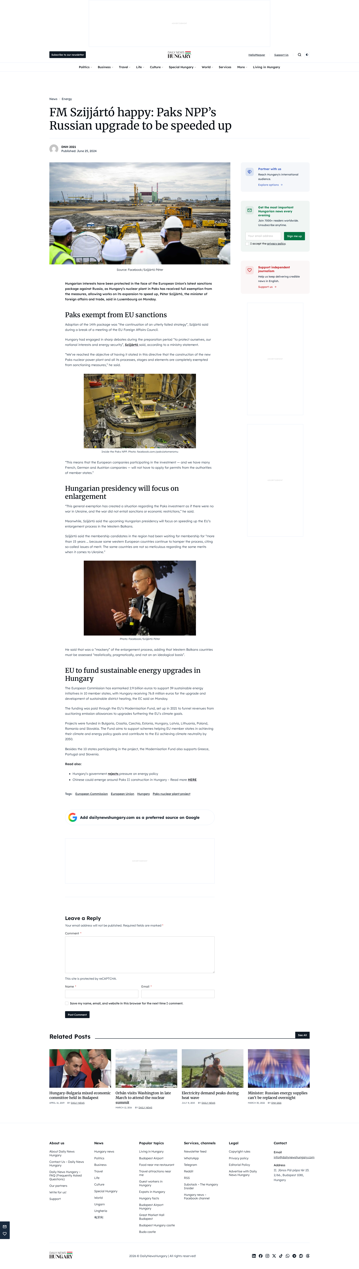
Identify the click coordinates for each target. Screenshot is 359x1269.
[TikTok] (281, 1256)
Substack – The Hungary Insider (201, 1186)
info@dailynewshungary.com (294, 1157)
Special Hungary (181, 67)
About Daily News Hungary (62, 1153)
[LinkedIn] (254, 1256)
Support (55, 1199)
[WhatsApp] (287, 1256)
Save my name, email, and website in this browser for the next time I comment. (126, 1003)
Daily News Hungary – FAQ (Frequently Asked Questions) (65, 1175)
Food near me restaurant (156, 1165)
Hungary (143, 794)
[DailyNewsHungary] (179, 54)
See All (302, 1035)
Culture (155, 67)
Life (139, 67)
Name (70, 986)
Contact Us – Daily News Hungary (66, 1163)
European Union (122, 794)
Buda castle (147, 1232)
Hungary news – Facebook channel (197, 1196)
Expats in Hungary (152, 1192)
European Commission (91, 794)
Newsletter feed (195, 1151)
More (241, 67)
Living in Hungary (266, 67)
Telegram (190, 1165)
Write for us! (57, 1192)
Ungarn (99, 1204)
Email (146, 986)
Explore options (268, 185)
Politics (84, 67)
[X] (274, 1256)
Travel (123, 67)
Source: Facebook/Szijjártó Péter (140, 270)
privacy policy (276, 243)
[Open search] (299, 55)
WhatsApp (191, 1158)
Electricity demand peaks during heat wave (210, 1095)
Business (104, 67)
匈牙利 (98, 1217)
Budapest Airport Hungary (151, 1206)
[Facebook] (261, 1256)
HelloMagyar (256, 55)
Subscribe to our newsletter (67, 54)
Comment (73, 933)
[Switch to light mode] (307, 54)
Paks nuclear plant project (171, 794)
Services (225, 67)
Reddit (188, 1171)
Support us (265, 287)
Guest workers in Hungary (150, 1183)
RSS (187, 1178)
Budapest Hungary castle (157, 1225)
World (206, 67)
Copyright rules (239, 1151)
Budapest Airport (151, 1158)
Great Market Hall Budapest (151, 1216)
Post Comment (77, 1014)
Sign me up (294, 236)
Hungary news (104, 1151)
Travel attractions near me (155, 1173)
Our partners (58, 1186)
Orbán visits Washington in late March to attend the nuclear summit (143, 1098)
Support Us (281, 55)
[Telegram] (294, 1256)
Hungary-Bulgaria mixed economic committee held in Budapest (80, 1095)
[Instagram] (267, 1256)
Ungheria (100, 1211)
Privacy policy (238, 1158)
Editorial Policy (239, 1165)
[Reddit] (301, 1256)
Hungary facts (149, 1198)
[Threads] (308, 1256)
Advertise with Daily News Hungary (243, 1173)
